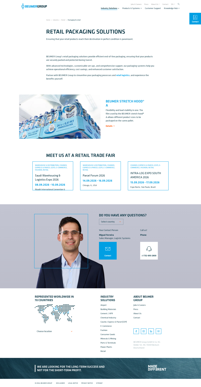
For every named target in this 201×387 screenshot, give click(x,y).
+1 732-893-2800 (149, 255)
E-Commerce (106, 326)
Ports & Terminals (108, 342)
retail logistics (123, 75)
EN (172, 4)
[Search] (179, 4)
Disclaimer (60, 383)
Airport (103, 305)
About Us (137, 313)
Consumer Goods (107, 334)
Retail (63, 20)
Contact (107, 255)
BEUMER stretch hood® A (125, 103)
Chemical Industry (108, 317)
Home (48, 20)
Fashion (103, 330)
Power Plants (106, 347)
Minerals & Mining (108, 338)
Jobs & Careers (139, 305)
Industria (56, 20)
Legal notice (73, 383)
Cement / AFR (106, 313)
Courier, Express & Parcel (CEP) (113, 321)
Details (109, 125)
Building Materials (108, 309)
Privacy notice (87, 383)
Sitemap (99, 383)
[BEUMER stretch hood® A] (59, 117)
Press (135, 309)
